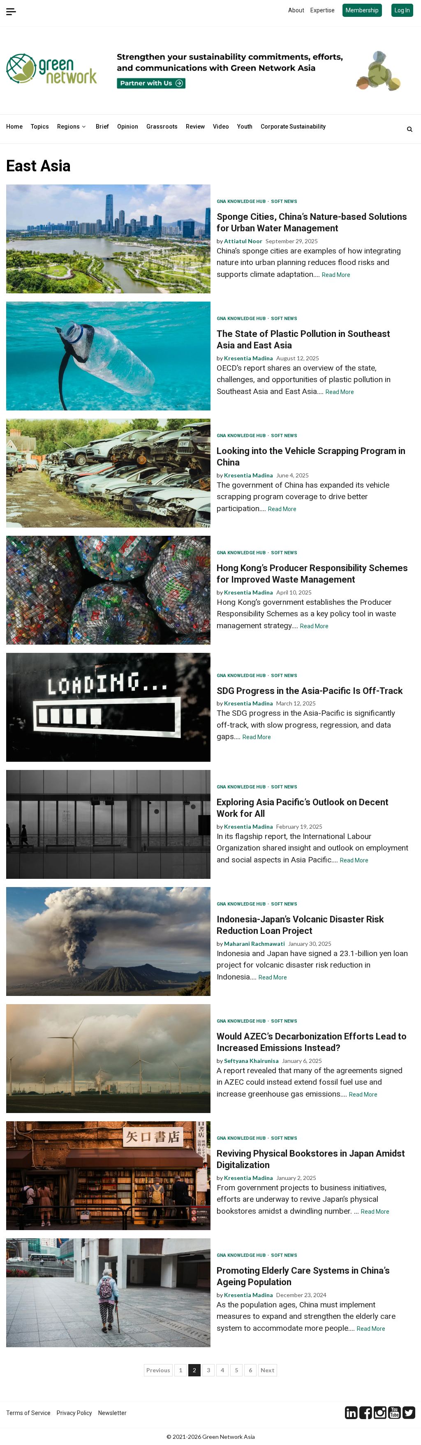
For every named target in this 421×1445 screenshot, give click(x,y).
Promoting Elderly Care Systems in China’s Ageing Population (108, 1292)
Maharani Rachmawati (254, 943)
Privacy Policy (74, 1413)
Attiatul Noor (243, 240)
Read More (336, 275)
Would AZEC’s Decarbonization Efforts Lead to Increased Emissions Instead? (108, 1058)
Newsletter (112, 1413)
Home (14, 126)
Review (195, 126)
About (296, 10)
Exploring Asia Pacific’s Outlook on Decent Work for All (108, 824)
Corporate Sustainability (293, 126)
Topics (40, 126)
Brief (102, 126)
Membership (362, 10)
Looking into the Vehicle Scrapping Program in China (108, 473)
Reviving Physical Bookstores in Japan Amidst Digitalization (108, 1175)
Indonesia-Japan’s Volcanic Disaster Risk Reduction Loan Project (108, 941)
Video (221, 126)
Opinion (127, 126)
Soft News (284, 201)
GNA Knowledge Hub (242, 201)
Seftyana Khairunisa (251, 1060)
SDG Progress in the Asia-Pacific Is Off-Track (108, 707)
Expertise (322, 10)
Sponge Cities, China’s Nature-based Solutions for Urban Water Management (108, 238)
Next (268, 1370)
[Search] (410, 129)
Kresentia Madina (248, 358)
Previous (158, 1370)
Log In (402, 10)
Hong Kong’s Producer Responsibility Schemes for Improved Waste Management (108, 590)
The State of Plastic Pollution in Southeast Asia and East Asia (108, 356)
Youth (244, 126)
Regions (68, 126)
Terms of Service (28, 1413)
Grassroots (162, 126)
